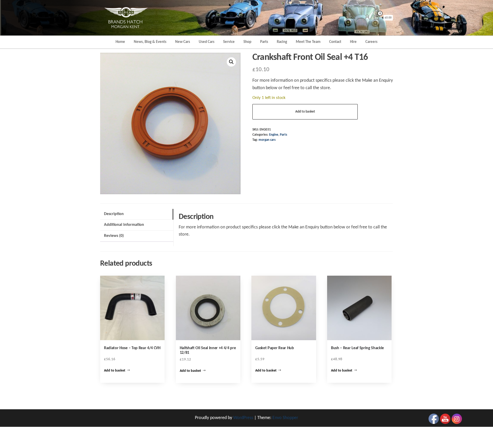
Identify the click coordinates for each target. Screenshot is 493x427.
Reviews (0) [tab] (114, 236)
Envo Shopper (285, 417)
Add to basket (305, 112)
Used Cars (206, 42)
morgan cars (267, 140)
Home (120, 42)
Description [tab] (114, 214)
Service (229, 42)
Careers (371, 42)
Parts (264, 42)
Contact (335, 42)
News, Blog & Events (150, 42)
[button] (231, 62)
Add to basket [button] (114, 371)
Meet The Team (308, 42)
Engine (273, 134)
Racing (282, 42)
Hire (353, 42)
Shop (247, 42)
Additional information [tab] (124, 225)
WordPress (243, 417)
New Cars (182, 42)
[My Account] (367, 17)
